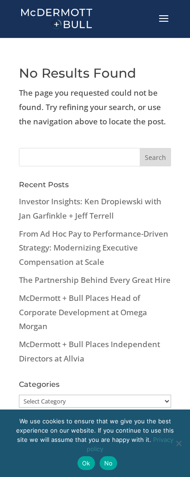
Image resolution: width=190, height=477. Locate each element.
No (108, 463)
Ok (86, 463)
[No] (178, 443)
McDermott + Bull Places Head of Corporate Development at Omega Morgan (83, 312)
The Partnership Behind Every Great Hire (95, 280)
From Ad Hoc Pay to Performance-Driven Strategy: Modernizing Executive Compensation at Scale (93, 247)
